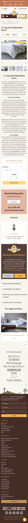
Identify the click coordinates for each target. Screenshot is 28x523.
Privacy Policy (16, 268)
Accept (20, 276)
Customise (8, 276)
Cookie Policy (10, 270)
